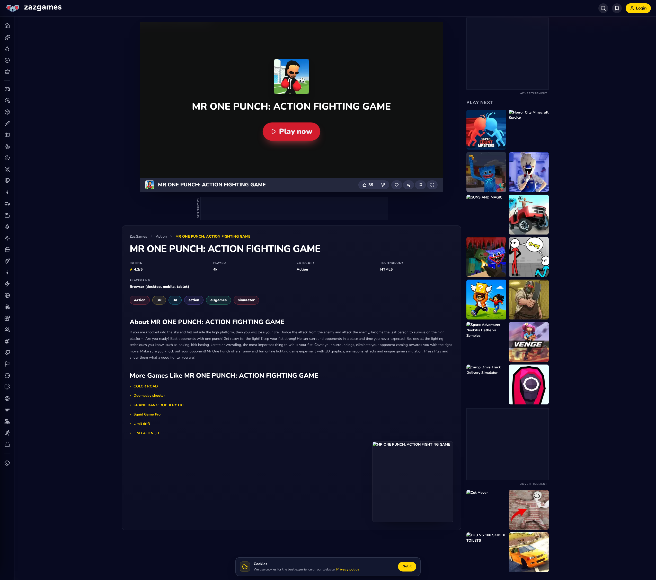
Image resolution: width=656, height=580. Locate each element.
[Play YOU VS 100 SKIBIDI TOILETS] (486, 552)
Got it (407, 566)
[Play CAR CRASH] (529, 215)
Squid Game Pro (147, 414)
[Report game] (420, 184)
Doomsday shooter (149, 395)
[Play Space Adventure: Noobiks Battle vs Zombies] (486, 342)
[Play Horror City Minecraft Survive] (529, 130)
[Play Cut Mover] (486, 510)
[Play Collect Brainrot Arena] (486, 299)
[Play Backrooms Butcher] (529, 299)
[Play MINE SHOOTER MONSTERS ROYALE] (486, 257)
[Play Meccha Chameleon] (529, 510)
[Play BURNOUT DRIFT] (529, 552)
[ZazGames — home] (33, 8)
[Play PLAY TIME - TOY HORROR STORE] (486, 172)
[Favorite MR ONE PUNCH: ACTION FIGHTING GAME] (396, 184)
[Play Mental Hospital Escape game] (529, 257)
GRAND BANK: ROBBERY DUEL (161, 405)
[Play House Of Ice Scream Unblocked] (529, 172)
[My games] (617, 8)
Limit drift (142, 423)
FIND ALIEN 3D (146, 433)
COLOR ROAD (146, 386)
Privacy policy (347, 569)
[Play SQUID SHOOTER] (529, 384)
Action (161, 236)
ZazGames (138, 236)
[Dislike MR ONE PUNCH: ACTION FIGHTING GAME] (383, 184)
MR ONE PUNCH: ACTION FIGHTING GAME (212, 236)
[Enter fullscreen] (432, 184)
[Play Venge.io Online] (529, 342)
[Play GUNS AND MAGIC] (486, 215)
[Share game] (408, 184)
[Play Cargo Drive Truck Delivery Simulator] (486, 384)
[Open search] (603, 8)
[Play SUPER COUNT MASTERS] (486, 130)
